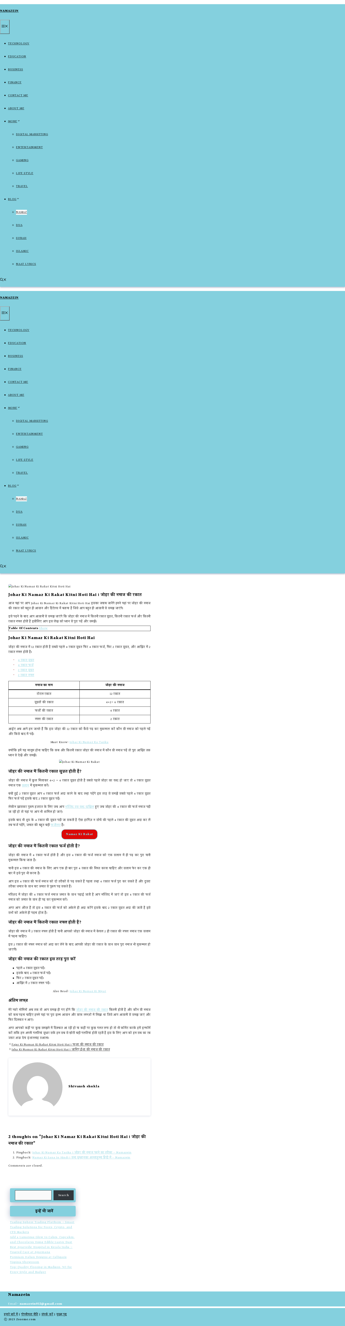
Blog (12, 199)
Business (15, 69)
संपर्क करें (47, 1314)
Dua (19, 225)
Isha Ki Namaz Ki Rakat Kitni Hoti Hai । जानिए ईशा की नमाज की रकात (61, 1049)
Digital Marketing (32, 134)
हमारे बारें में (11, 1314)
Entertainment (29, 147)
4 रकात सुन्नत (26, 660)
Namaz (21, 212)
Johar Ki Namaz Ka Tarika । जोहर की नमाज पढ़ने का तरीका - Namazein (82, 1152)
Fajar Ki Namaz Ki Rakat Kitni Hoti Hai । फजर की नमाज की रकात (58, 1044)
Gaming (22, 160)
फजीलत (55, 825)
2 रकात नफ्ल (26, 675)
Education (17, 56)
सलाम (25, 785)
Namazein (9, 11)
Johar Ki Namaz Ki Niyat (88, 991)
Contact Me (18, 95)
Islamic (22, 251)
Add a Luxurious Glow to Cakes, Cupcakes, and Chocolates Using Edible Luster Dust (42, 1240)
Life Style (24, 173)
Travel (22, 186)
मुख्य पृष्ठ (62, 1314)
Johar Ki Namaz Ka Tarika (88, 742)
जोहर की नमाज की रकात (92, 1009)
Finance (15, 82)
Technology (18, 43)
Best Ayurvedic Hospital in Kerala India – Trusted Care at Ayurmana (41, 1250)
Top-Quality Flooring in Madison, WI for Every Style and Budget (41, 1270)
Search (63, 1195)
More (12, 121)
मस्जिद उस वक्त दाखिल (79, 807)
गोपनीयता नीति (29, 1314)
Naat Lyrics (26, 264)
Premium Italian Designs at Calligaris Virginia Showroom (38, 1260)
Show (43, 628)
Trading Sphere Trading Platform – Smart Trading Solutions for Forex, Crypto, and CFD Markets (42, 1227)
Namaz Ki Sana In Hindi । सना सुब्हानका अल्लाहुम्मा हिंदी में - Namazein (81, 1157)
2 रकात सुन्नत (26, 670)
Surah (21, 238)
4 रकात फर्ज (25, 665)
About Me (16, 108)
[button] (3, 280)
